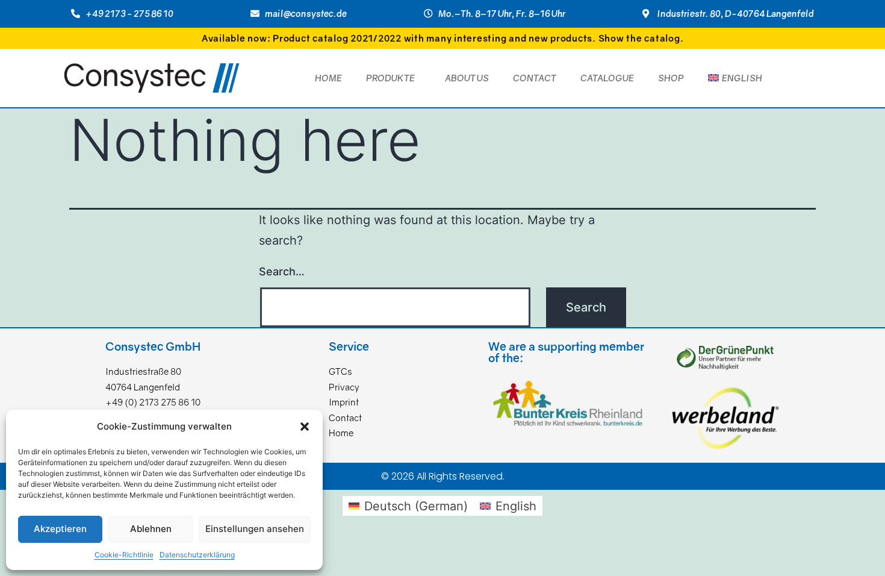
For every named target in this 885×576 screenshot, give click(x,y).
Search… (282, 271)
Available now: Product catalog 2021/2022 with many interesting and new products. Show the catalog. (443, 38)
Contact (534, 77)
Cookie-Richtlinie (124, 554)
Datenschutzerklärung (197, 554)
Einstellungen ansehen (254, 528)
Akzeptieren (60, 528)
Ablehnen (151, 528)
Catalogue (607, 77)
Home (328, 77)
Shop (671, 77)
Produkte (390, 77)
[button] (305, 427)
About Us (467, 77)
